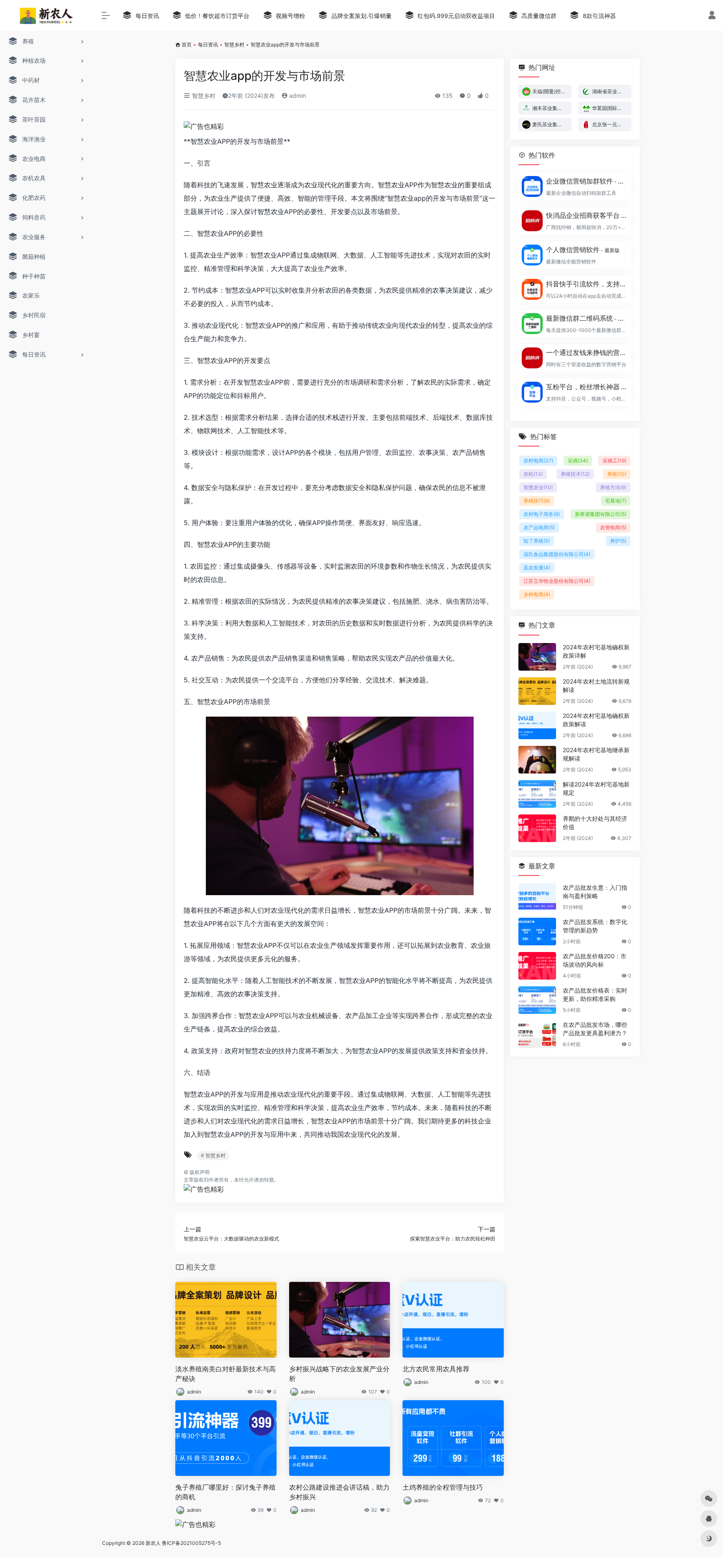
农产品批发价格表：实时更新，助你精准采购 (595, 994)
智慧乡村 (234, 44)
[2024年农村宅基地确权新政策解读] (537, 725)
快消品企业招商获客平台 (586, 215)
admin (296, 95)
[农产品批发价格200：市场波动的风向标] (537, 966)
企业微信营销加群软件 (586, 181)
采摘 (578, 460)
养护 (618, 541)
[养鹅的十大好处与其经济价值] (537, 828)
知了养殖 (536, 541)
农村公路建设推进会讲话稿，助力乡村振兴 (339, 1492)
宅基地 (615, 501)
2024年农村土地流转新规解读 (596, 685)
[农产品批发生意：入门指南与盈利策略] (537, 897)
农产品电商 (539, 527)
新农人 (153, 1543)
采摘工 (614, 460)
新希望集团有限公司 (600, 514)
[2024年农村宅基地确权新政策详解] (537, 657)
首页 (187, 44)
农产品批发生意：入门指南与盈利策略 (595, 891)
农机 (533, 474)
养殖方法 (613, 487)
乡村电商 (536, 594)
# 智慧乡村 (213, 1155)
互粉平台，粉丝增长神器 (586, 387)
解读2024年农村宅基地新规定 (596, 788)
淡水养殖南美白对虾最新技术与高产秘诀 (225, 1374)
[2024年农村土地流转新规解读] (537, 691)
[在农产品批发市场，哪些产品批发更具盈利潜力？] (537, 1034)
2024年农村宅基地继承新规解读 (596, 754)
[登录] (712, 16)
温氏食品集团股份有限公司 (556, 554)
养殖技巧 (536, 501)
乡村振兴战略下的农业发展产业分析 (339, 1374)
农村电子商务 (541, 514)
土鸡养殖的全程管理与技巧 (443, 1487)
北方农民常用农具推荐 (436, 1369)
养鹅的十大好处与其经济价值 (595, 822)
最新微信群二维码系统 (586, 318)
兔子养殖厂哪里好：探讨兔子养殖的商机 (225, 1492)
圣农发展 (536, 567)
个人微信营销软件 (583, 249)
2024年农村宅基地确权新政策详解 (596, 651)
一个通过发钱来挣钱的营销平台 (586, 352)
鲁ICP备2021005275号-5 (191, 1543)
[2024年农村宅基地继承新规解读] (537, 759)
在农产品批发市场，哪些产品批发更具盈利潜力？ (595, 1028)
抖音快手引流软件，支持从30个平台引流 (586, 284)
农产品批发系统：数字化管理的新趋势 (595, 926)
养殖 (616, 474)
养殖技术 (575, 474)
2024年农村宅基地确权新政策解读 (596, 719)
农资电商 (613, 527)
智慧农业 (538, 487)
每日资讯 (208, 44)
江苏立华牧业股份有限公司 (556, 581)
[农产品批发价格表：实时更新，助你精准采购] (537, 1000)
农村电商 (538, 460)
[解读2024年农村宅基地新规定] (537, 794)
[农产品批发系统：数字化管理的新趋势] (537, 931)
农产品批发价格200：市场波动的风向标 (594, 960)
